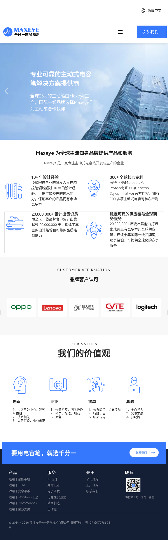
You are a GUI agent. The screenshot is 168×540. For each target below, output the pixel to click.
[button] (120, 32)
